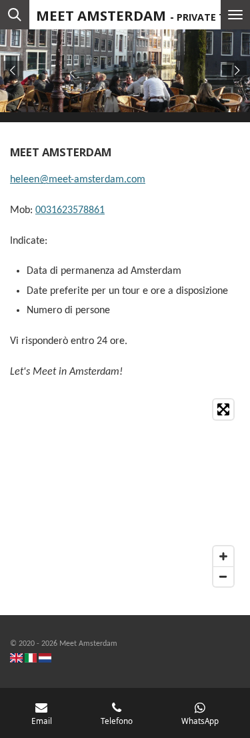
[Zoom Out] (223, 576)
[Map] (125, 493)
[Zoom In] (223, 556)
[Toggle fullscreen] (223, 409)
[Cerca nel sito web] (14, 14)
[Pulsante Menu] (235, 14)
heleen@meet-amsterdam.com (77, 179)
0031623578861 (70, 210)
